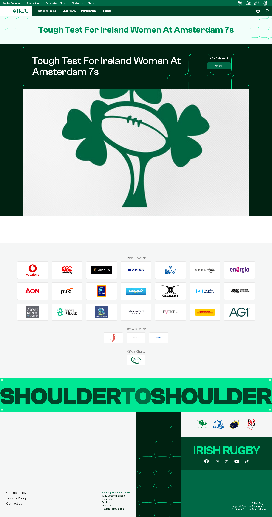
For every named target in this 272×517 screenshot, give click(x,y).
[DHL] (205, 312)
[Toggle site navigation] (6, 11)
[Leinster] (248, 3)
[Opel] (205, 270)
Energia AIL (69, 10)
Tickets (107, 10)
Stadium (76, 3)
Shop (91, 3)
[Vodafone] (33, 270)
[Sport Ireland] (67, 312)
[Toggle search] (267, 11)
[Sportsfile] (158, 338)
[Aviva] (136, 270)
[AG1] (239, 312)
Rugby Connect (11, 3)
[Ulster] (265, 3)
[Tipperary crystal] (136, 338)
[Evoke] (170, 312)
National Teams (47, 10)
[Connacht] (239, 3)
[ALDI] (101, 291)
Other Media (259, 509)
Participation (88, 10)
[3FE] (113, 338)
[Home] (21, 11)
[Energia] (239, 270)
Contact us (14, 503)
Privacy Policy (16, 498)
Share (219, 65)
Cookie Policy (16, 493)
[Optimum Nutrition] (239, 291)
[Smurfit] (205, 291)
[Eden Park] (136, 312)
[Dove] (33, 312)
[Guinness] (101, 270)
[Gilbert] (170, 291)
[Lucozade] (136, 291)
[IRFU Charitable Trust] (136, 360)
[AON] (33, 291)
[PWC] (67, 291)
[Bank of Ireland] (170, 270)
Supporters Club (55, 3)
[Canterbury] (67, 270)
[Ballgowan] (101, 312)
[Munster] (256, 3)
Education (33, 3)
